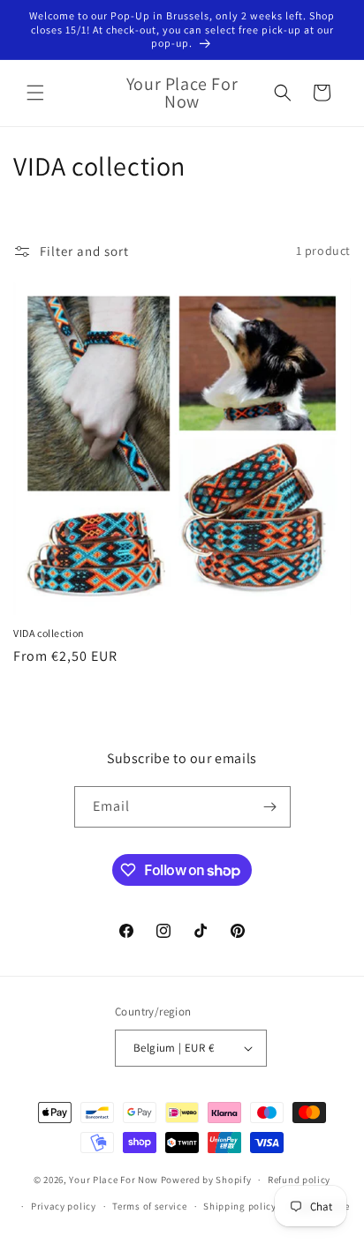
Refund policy (299, 1179)
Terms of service (149, 1206)
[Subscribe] (270, 807)
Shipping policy (240, 1206)
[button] (35, 92)
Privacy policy (63, 1206)
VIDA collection (49, 633)
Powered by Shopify (206, 1179)
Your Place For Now (113, 1179)
